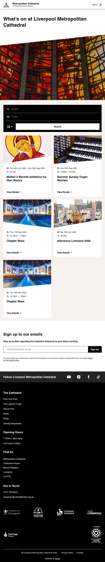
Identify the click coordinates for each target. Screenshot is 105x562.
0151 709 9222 (10, 492)
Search (57, 126)
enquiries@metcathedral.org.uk (18, 497)
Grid (8, 126)
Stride (57, 559)
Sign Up (95, 349)
